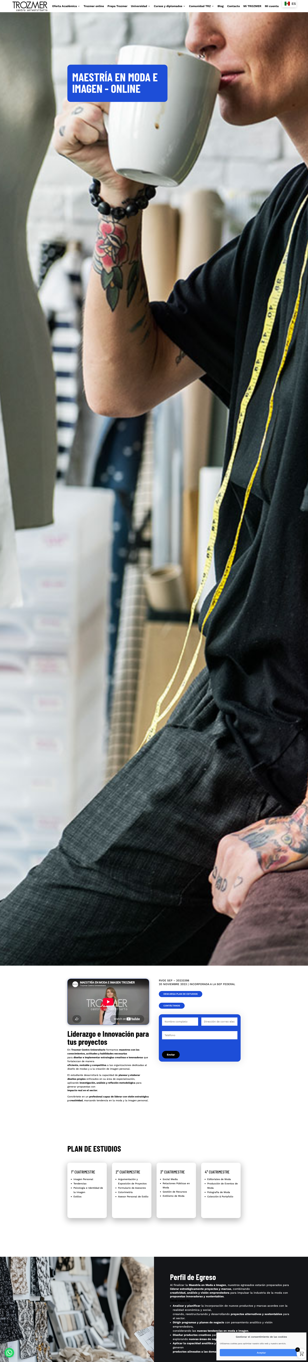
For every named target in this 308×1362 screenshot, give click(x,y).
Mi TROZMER (252, 6)
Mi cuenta (272, 6)
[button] (9, 1353)
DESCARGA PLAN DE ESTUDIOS (180, 994)
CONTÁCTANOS (171, 1005)
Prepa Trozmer (117, 6)
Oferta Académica (64, 6)
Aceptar (261, 1352)
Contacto (233, 6)
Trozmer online (94, 6)
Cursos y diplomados (168, 6)
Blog (221, 6)
